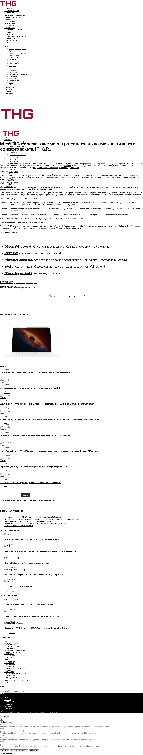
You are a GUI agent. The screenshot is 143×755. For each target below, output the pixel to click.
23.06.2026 (12, 591)
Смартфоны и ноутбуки (15, 36)
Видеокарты (10, 13)
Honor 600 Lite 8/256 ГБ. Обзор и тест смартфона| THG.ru (27, 521)
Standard (19, 725)
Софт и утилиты (11, 40)
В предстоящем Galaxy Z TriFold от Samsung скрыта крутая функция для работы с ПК (33, 467)
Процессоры (10, 32)
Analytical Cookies (8, 738)
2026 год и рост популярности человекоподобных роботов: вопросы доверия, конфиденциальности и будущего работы (47, 404)
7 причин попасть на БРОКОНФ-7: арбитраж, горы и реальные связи (31, 616)
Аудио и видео (11, 9)
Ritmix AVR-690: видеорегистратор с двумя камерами (18, 283)
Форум (7, 91)
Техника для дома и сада (18, 74)
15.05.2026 (12, 621)
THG (5, 375)
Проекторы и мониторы (15, 30)
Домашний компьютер (14, 15)
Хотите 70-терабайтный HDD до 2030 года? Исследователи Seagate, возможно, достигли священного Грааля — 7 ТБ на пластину (50, 451)
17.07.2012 (7, 155)
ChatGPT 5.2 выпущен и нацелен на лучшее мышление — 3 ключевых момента (30, 483)
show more (6, 722)
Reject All (4, 751)
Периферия (9, 26)
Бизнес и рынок (11, 11)
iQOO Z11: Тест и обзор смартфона (18, 526)
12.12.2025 (7, 440)
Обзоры (8, 47)
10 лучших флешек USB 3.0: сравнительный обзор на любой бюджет (33, 517)
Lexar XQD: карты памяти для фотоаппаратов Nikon (18, 288)
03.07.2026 (12, 579)
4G (5, 641)
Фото (6, 43)
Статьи (7, 85)
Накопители (9, 21)
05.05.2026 (12, 633)
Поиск (2, 492)
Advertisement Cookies (10, 744)
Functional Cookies (9, 731)
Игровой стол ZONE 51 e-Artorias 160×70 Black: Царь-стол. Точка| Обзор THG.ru (35, 628)
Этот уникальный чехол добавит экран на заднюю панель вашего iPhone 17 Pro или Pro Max (36, 435)
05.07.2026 (12, 544)
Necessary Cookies (8, 725)
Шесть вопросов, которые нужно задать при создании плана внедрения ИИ (30, 388)
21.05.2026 (12, 609)
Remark (18, 731)
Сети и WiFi (9, 34)
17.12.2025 (7, 393)
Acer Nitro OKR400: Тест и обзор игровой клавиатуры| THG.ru (28, 605)
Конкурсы (9, 19)
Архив (2, 691)
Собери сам (9, 38)
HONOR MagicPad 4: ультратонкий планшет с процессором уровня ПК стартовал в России (35, 372)
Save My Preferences (19, 751)
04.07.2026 (7, 377)
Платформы (9, 28)
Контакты (8, 93)
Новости (8, 89)
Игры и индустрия (12, 17)
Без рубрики (9, 645)
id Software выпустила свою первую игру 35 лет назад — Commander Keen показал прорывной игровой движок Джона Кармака (50, 420)
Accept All (5, 716)
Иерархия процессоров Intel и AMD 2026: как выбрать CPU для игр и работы (36, 523)
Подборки (9, 87)
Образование (10, 23)
